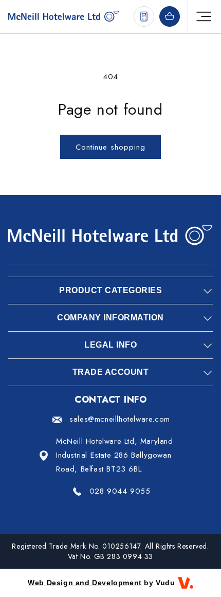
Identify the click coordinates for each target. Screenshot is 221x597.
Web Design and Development (85, 582)
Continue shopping (110, 147)
